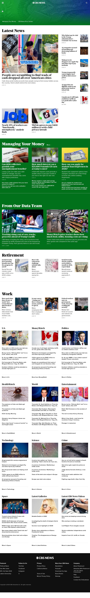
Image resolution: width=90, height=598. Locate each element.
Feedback (77, 577)
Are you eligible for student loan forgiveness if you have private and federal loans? (73, 184)
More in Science (37, 489)
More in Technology (8, 489)
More (48, 145)
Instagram (22, 571)
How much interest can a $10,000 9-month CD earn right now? (43, 186)
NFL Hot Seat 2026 (6, 571)
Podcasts (58, 568)
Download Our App (61, 571)
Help (75, 574)
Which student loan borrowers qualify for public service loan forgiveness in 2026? (74, 188)
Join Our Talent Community (78, 571)
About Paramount (79, 566)
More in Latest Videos (68, 545)
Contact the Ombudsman (81, 579)
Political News (4, 566)
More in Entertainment (69, 433)
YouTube (21, 566)
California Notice (42, 568)
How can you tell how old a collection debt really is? (13, 186)
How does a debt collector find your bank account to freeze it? (15, 183)
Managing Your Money (9, 21)
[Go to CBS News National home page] (39, 3)
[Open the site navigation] (14, 3)
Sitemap (57, 576)
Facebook (22, 568)
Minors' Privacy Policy (43, 576)
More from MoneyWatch (39, 377)
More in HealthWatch (8, 433)
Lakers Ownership (5, 573)
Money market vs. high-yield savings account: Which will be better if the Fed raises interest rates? (44, 182)
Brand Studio (59, 573)
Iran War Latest (4, 568)
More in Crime (66, 489)
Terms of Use (41, 573)
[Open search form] (86, 3)
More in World (36, 433)
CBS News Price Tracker (25, 21)
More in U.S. (6, 377)
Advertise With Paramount (82, 568)
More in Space (6, 545)
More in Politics (66, 377)
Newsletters (58, 566)
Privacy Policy (41, 566)
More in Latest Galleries (39, 545)
